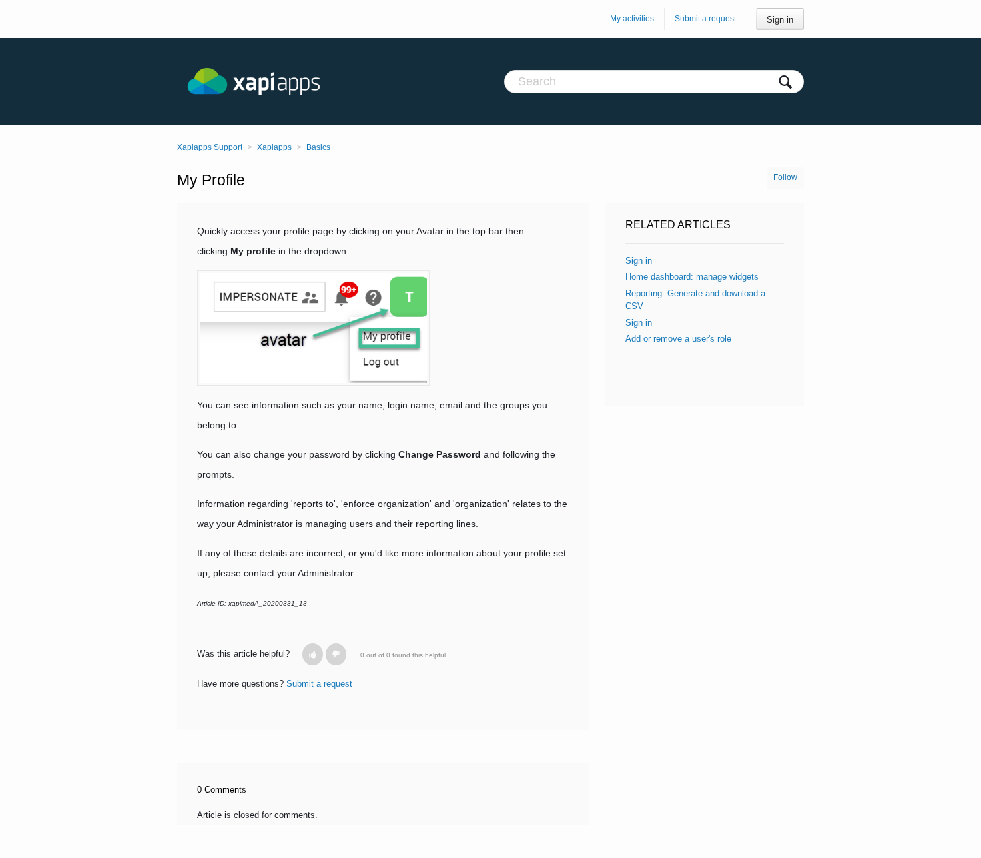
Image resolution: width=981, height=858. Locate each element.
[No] (336, 654)
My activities (632, 18)
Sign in (638, 261)
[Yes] (312, 654)
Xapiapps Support (209, 147)
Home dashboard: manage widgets (692, 277)
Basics (318, 147)
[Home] (267, 81)
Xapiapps (274, 147)
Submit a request (705, 18)
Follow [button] (785, 177)
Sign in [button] (780, 20)
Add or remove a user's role (678, 339)
